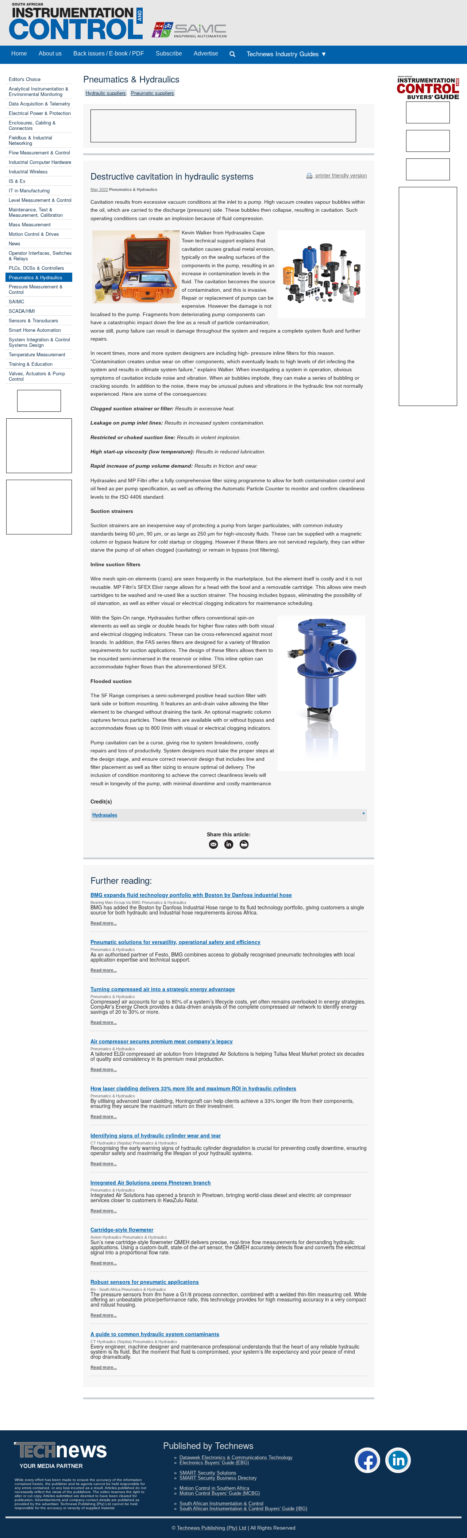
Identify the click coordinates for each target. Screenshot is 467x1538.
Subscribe (169, 53)
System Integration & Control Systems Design (39, 342)
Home (19, 53)
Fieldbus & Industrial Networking (30, 140)
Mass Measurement (30, 224)
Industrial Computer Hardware (40, 161)
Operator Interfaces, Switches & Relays (40, 255)
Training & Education (31, 363)
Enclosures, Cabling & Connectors (32, 125)
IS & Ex (17, 180)
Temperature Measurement (37, 354)
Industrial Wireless (28, 171)
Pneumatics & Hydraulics (35, 277)
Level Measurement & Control (40, 199)
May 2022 (99, 189)
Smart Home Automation (35, 329)
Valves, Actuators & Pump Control (37, 376)
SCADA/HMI (22, 310)
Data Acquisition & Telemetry (39, 103)
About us (50, 53)
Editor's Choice (24, 79)
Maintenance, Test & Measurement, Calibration (36, 212)
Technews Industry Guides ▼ (287, 53)
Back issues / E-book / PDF (108, 53)
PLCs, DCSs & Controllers (36, 267)
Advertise (206, 53)
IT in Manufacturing (29, 190)
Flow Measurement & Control (39, 152)
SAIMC (16, 301)
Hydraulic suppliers (106, 92)
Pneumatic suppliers (152, 92)
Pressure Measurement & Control (36, 289)
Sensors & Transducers (33, 320)
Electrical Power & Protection (40, 113)
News (14, 243)
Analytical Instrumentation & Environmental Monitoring (39, 91)
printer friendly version (340, 175)
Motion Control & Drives (34, 233)
